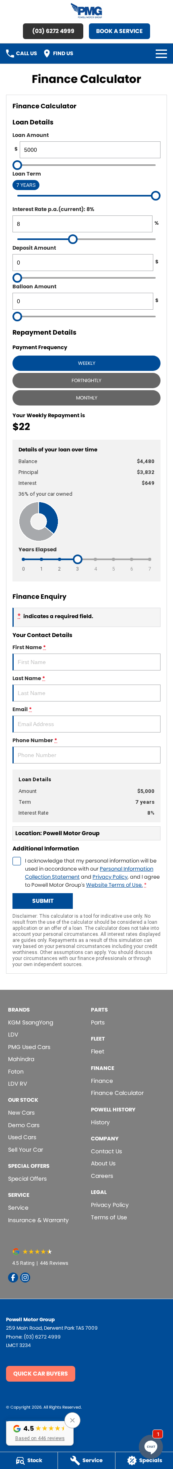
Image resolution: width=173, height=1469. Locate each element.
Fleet (97, 1051)
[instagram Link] (25, 1277)
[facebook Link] (13, 1277)
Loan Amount (30, 141)
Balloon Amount (85, 293)
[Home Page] (86, 10)
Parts (98, 1022)
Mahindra (21, 1059)
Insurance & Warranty (38, 1220)
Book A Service (119, 31)
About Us (103, 1163)
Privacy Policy (110, 877)
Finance (102, 1081)
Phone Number (34, 740)
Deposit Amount (85, 254)
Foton (16, 1072)
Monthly (86, 397)
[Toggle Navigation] (161, 53)
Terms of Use (109, 1217)
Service (18, 1208)
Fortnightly (86, 380)
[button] (40, 1432)
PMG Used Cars (29, 1047)
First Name (29, 647)
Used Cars (22, 1137)
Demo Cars (23, 1125)
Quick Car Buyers (40, 1374)
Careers (102, 1176)
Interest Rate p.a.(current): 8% (85, 215)
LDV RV (17, 1084)
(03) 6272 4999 (53, 31)
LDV (13, 1034)
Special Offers (27, 1179)
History (100, 1122)
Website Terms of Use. (114, 885)
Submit (43, 901)
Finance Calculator (117, 1093)
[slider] (17, 165)
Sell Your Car (25, 1150)
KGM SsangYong (30, 1022)
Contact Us (106, 1151)
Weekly (86, 363)
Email (22, 709)
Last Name (28, 678)
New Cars (21, 1113)
